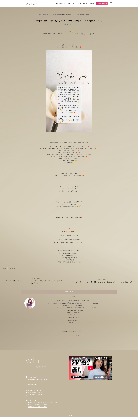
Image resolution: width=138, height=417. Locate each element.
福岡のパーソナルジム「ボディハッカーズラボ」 (42, 402)
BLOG (4, 268)
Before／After (60, 3)
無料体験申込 (103, 3)
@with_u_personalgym (79, 331)
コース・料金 (71, 3)
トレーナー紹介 (82, 3)
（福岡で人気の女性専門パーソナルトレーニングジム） (69, 243)
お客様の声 (12, 268)
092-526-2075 (32, 385)
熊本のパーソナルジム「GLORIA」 (38, 405)
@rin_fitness (79, 335)
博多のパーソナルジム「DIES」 (37, 407)
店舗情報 (91, 3)
